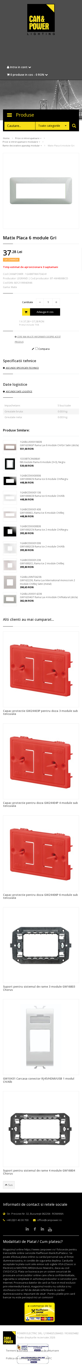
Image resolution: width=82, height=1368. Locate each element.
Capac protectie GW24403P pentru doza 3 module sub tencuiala (40, 712)
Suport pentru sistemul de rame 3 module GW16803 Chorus (39, 988)
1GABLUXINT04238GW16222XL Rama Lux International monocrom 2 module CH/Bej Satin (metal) (47, 580)
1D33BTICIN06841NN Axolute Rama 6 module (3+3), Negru (42, 460)
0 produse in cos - (27, 74)
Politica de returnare (46, 1350)
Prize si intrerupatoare (27, 138)
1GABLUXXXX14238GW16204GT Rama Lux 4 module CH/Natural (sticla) (49, 595)
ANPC (48, 1358)
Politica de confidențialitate (22, 1358)
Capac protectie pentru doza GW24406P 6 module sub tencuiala (40, 896)
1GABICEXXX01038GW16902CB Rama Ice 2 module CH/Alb (42, 544)
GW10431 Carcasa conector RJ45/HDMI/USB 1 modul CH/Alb (38, 1080)
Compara (44, 349)
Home (6, 138)
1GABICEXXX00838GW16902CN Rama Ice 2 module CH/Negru (44, 528)
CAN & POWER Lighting (41, 20)
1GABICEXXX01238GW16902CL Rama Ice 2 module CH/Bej (42, 561)
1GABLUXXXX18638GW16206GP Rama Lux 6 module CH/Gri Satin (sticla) (49, 443)
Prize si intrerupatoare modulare (21, 141)
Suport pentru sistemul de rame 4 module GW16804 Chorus (39, 1172)
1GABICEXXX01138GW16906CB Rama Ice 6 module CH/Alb (42, 494)
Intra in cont (18, 67)
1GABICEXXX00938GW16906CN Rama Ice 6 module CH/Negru (44, 477)
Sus (10, 1185)
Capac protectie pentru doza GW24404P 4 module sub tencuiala (40, 804)
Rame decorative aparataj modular (21, 145)
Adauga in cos (45, 312)
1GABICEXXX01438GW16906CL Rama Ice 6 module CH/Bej (42, 511)
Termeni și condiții (17, 1350)
